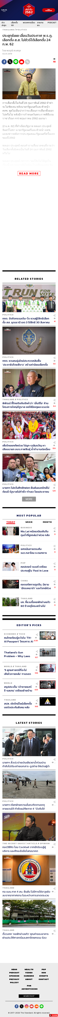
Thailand (8, 29)
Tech (22, 633)
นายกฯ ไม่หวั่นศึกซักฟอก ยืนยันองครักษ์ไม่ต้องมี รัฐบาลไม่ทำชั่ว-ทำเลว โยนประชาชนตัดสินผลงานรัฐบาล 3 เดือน (25, 489)
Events (43, 976)
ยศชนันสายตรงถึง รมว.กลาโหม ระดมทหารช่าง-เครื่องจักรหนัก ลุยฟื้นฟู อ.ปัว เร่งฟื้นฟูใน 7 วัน (35, 550)
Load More (29, 945)
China (24, 580)
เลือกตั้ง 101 (14, 24)
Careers (29, 976)
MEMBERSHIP (29, 996)
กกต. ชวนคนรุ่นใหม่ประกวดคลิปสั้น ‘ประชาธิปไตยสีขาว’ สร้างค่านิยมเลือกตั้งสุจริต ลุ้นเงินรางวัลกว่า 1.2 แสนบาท (25, 362)
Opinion (45, 843)
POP (23, 562)
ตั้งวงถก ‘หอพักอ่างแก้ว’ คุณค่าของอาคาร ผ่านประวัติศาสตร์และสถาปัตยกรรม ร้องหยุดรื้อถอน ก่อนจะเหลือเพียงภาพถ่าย (25, 935)
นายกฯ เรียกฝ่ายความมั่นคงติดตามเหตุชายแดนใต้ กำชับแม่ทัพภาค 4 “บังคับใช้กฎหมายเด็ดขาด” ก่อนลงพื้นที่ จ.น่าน (23, 806)
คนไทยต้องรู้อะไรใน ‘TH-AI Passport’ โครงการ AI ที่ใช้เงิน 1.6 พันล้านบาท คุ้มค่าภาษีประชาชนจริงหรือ (18, 639)
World (8, 666)
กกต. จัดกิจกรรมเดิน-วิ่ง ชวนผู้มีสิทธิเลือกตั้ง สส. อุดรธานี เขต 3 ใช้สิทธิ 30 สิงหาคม (26, 320)
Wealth (29, 969)
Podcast (14, 973)
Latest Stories (29, 723)
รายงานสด (40, 24)
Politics (21, 29)
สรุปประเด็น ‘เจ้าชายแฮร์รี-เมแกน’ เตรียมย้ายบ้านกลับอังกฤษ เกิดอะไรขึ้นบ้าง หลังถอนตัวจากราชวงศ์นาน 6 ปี (18, 688)
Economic (10, 633)
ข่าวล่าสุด (4, 24)
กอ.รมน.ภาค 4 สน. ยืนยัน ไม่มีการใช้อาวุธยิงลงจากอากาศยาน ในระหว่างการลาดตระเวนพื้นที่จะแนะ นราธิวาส (26, 893)
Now (44, 973)
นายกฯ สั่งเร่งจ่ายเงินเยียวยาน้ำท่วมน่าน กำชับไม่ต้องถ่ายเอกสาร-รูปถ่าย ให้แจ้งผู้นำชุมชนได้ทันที (26, 764)
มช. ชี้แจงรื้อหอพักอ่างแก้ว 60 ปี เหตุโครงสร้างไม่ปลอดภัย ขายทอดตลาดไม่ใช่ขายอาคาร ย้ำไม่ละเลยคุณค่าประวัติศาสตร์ (36, 604)
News (14, 969)
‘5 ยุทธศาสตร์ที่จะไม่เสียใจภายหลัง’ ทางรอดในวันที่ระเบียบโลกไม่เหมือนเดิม (17, 671)
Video (29, 973)
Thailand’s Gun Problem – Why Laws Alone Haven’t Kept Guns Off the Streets (17, 654)
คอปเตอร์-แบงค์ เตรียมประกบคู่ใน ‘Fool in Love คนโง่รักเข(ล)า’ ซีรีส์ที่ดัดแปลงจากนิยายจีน (34, 568)
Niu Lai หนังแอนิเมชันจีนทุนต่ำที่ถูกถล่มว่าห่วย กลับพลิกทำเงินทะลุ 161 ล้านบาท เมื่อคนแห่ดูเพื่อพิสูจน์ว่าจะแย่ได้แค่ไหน (36, 533)
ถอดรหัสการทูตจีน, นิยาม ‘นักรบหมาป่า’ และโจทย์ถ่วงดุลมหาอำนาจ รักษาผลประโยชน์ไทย (36, 586)
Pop (44, 969)
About (29, 979)
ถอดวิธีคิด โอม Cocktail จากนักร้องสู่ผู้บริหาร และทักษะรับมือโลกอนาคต (24, 849)
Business (26, 527)
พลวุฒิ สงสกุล (14, 50)
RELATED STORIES (29, 279)
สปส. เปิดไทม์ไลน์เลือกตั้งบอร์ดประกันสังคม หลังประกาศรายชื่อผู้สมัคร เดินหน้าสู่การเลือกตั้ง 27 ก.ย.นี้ (18, 705)
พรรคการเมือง (29, 22)
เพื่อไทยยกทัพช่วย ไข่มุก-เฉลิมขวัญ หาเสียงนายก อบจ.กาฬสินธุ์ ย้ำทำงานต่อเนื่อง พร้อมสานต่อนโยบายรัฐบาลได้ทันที (26, 447)
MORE (29, 499)
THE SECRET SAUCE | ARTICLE (19, 843)
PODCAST (52, 22)
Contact (44, 979)
